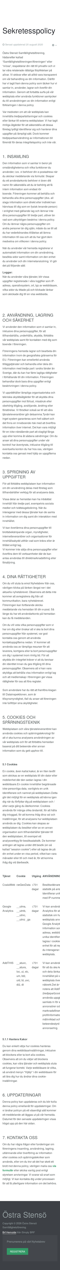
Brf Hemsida (9, 1232)
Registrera (17, 1251)
